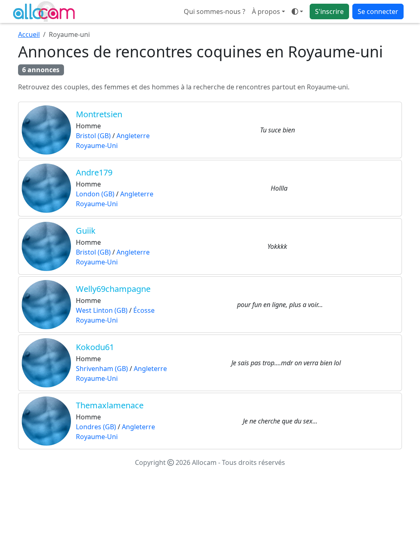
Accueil (29, 34)
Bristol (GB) (93, 135)
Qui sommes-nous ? (214, 11)
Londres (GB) (96, 426)
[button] (297, 11)
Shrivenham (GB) (102, 368)
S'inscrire (329, 11)
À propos (266, 11)
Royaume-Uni (97, 145)
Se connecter (378, 11)
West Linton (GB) (102, 310)
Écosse (144, 310)
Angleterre (133, 135)
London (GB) (95, 193)
